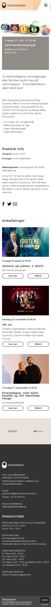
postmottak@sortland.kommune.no (19, 493)
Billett (25, 247)
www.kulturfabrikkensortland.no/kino (19, 541)
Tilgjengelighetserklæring (14, 506)
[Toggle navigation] (46, 5)
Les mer (25, 236)
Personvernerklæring (12, 504)
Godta (44, 600)
